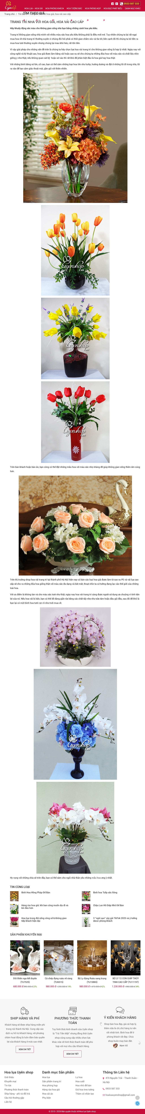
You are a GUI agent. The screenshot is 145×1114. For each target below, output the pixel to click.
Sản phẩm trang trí (51, 1081)
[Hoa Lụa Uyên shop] (10, 5)
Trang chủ (9, 14)
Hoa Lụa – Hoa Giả (33, 8)
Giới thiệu (9, 1077)
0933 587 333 (113, 1088)
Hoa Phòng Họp (93, 8)
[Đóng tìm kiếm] (142, 5)
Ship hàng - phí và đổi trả (17, 1093)
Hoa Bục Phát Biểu (113, 8)
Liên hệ (8, 1102)
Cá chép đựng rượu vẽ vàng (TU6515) (58, 980)
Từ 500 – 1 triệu (61, 20)
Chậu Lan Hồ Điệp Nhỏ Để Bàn (108, 905)
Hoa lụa (46, 1077)
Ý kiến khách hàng (120, 1018)
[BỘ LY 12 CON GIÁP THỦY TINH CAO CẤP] (126, 958)
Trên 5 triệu (110, 20)
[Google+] (117, 3)
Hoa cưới (79, 1081)
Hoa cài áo (47, 1093)
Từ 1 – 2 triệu (78, 20)
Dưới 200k (29, 20)
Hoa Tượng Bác (74, 8)
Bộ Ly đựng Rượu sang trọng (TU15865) (92, 980)
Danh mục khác (133, 8)
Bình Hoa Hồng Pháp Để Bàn (35, 892)
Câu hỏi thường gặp (14, 1097)
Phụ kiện (46, 1097)
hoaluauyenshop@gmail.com (120, 1095)
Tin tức (21, 14)
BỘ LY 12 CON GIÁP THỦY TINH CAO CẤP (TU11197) (126, 980)
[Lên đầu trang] (137, 1098)
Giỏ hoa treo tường (84, 1089)
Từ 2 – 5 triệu (95, 20)
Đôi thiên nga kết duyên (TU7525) (25, 980)
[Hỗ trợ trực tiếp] (137, 1103)
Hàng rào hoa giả (51, 1089)
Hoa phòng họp (50, 1085)
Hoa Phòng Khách (54, 8)
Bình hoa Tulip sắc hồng (105, 892)
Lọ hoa (78, 1077)
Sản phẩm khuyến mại (26, 934)
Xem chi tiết (25, 1049)
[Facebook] (113, 3)
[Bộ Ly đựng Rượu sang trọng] (92, 958)
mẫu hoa (96, 877)
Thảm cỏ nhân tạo (84, 1093)
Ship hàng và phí (24, 1018)
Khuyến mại (10, 1081)
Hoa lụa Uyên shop (87, 1111)
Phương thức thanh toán (16, 1089)
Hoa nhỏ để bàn (83, 1085)
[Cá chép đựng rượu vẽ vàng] (59, 958)
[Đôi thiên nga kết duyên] (25, 958)
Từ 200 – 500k (43, 20)
